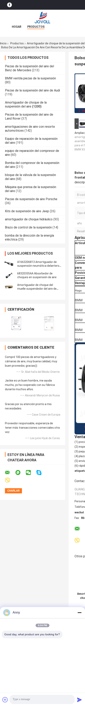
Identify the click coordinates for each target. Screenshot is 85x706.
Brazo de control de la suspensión (28, 227)
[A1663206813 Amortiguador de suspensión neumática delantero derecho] (9, 264)
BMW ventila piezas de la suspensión (30, 78)
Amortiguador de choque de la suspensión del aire (26, 104)
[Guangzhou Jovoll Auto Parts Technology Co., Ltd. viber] (10, 480)
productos (35, 26)
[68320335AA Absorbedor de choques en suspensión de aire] (9, 275)
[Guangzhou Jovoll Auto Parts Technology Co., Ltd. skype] (41, 473)
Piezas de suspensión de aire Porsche (31, 199)
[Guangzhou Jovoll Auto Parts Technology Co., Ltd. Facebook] (9, 4)
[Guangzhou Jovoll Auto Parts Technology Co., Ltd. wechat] (31, 472)
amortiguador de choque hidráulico (29, 219)
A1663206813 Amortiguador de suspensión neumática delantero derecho (38, 265)
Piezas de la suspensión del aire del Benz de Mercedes (29, 68)
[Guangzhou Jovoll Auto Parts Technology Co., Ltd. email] (10, 472)
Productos (17, 43)
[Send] (79, 699)
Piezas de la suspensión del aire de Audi (32, 90)
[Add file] (5, 699)
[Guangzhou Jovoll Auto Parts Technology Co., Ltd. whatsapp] (20, 472)
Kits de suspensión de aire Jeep (27, 211)
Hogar (16, 26)
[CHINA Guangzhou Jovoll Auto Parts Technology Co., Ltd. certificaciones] (16, 323)
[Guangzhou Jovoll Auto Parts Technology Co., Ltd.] (42, 18)
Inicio (3, 43)
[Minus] (79, 612)
